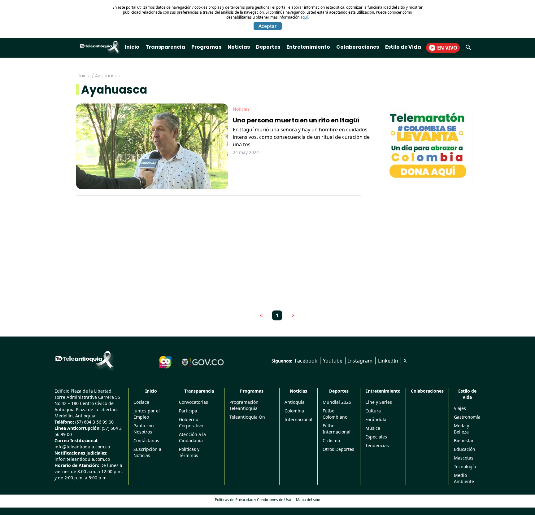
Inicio (132, 47)
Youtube (332, 360)
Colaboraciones (357, 47)
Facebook (306, 360)
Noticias (239, 47)
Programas (206, 47)
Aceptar (268, 26)
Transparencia (165, 47)
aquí (304, 17)
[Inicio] (84, 360)
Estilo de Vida (403, 47)
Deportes (268, 47)
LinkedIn (388, 360)
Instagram (360, 360)
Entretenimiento (308, 47)
